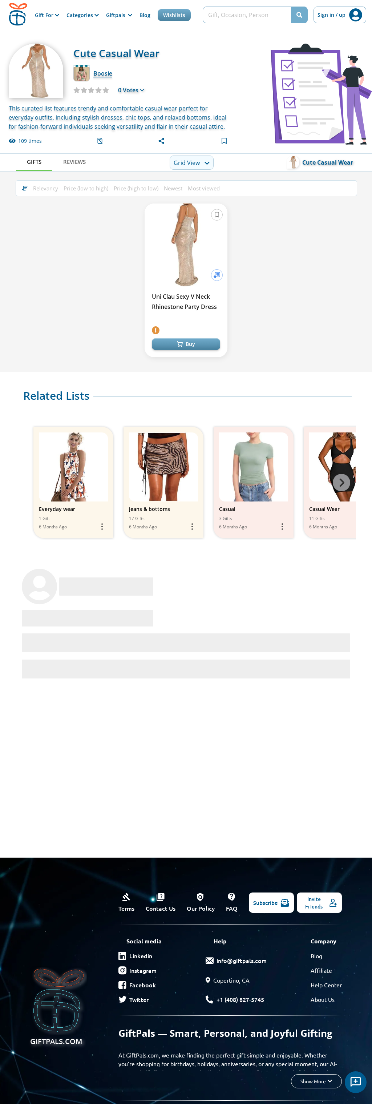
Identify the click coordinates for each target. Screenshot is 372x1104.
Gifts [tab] (34, 161)
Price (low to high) (86, 188)
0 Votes (128, 90)
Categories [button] (80, 15)
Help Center (326, 984)
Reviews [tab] (74, 161)
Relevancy (45, 188)
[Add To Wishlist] (217, 275)
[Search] (299, 15)
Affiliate (321, 970)
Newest (173, 188)
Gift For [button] (45, 15)
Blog (145, 15)
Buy (190, 344)
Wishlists (174, 15)
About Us (323, 999)
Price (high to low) (136, 188)
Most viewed (204, 188)
